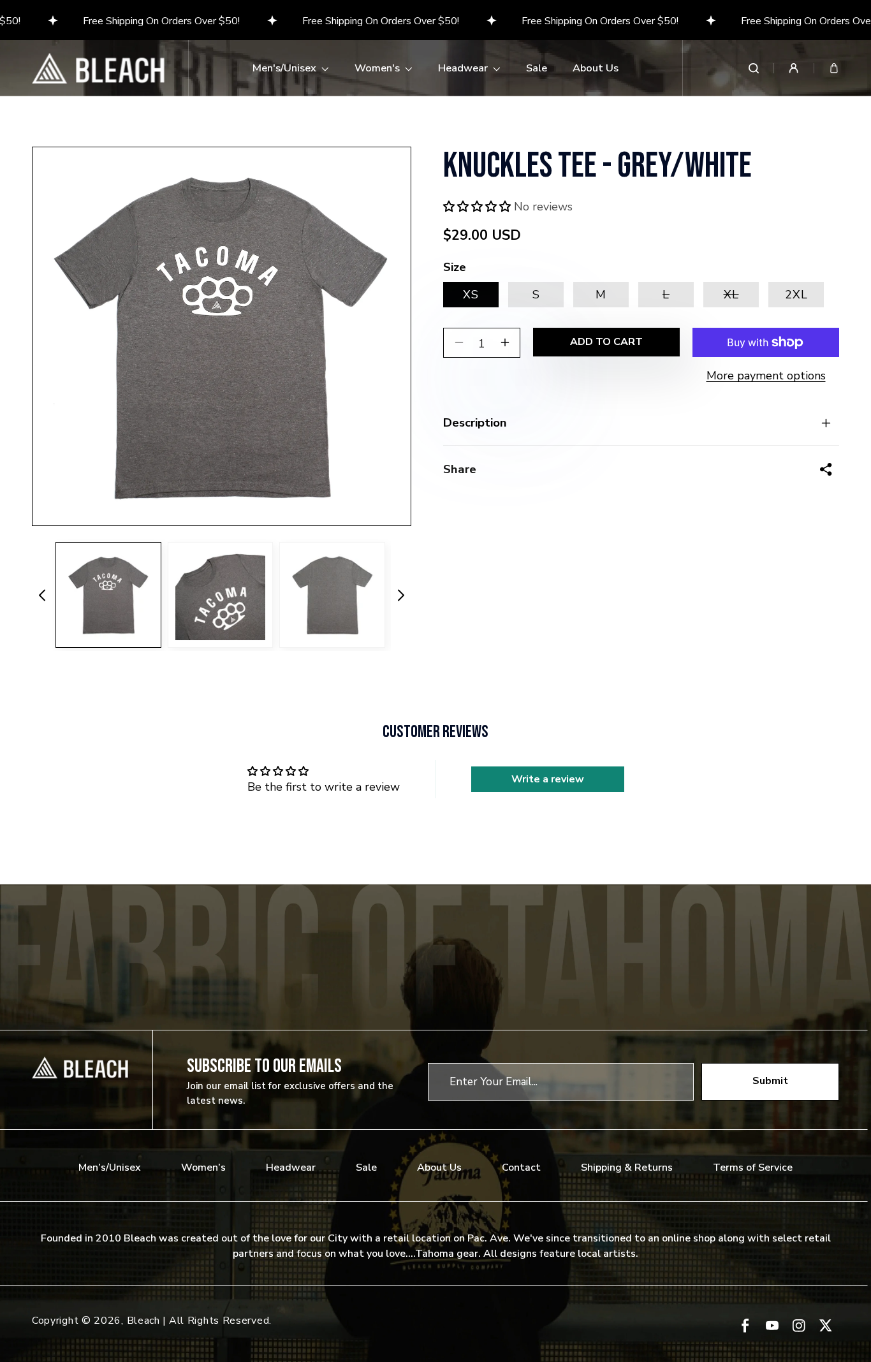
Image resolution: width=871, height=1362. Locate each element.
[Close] (611, 550)
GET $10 (435, 774)
